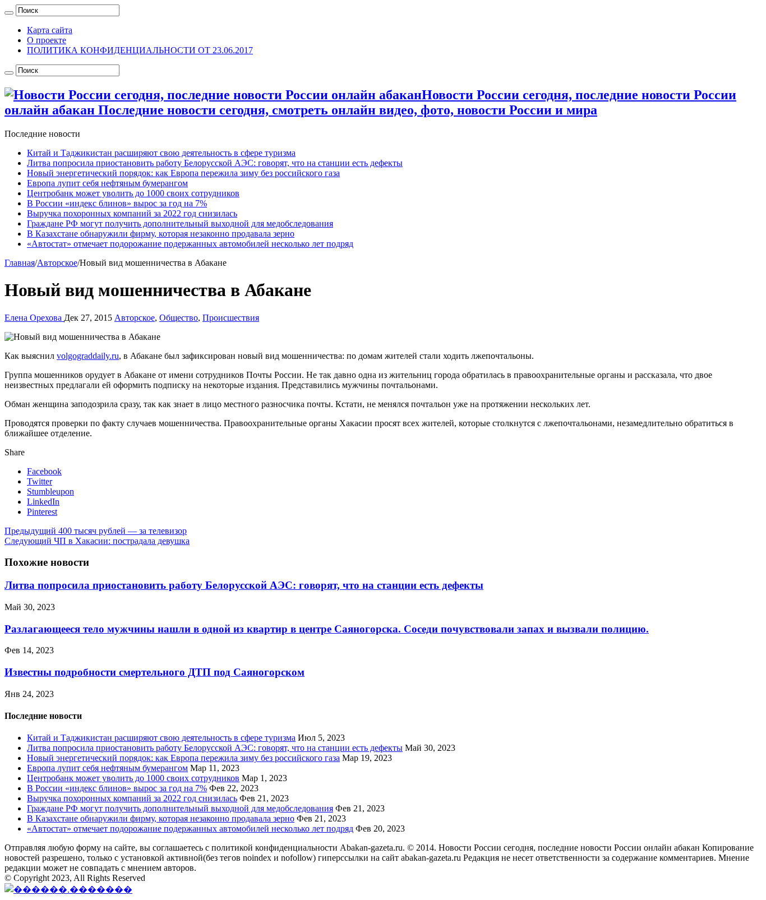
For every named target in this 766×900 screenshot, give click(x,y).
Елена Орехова (34, 317)
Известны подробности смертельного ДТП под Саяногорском (154, 672)
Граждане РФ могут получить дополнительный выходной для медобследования (180, 223)
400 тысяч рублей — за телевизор (95, 531)
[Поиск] (8, 13)
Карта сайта (49, 30)
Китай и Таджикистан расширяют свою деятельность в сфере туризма (161, 153)
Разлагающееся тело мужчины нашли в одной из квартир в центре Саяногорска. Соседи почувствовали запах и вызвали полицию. (326, 629)
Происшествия (230, 317)
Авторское (57, 262)
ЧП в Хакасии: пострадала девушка (97, 541)
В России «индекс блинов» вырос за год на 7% (117, 203)
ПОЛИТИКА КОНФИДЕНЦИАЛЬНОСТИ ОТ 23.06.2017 (140, 50)
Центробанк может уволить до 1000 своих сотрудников (133, 193)
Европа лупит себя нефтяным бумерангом (107, 183)
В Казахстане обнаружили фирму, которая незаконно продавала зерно (160, 233)
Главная (19, 262)
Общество (178, 317)
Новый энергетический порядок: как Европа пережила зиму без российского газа (183, 173)
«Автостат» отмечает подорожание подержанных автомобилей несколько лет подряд (190, 243)
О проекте (46, 40)
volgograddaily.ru (88, 356)
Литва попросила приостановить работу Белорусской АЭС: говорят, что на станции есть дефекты (215, 163)
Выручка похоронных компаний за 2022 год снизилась (132, 213)
